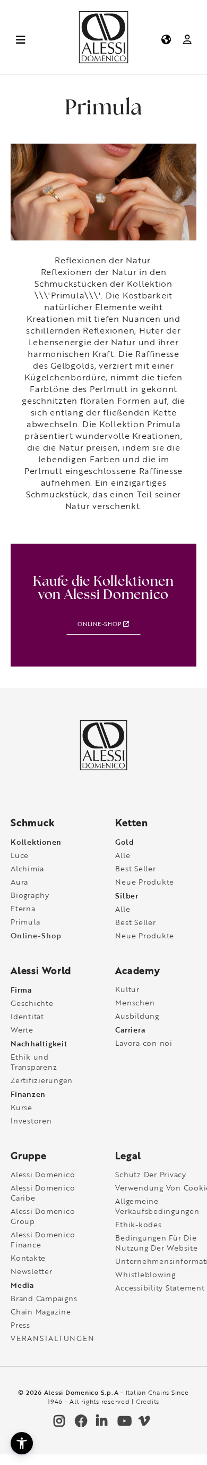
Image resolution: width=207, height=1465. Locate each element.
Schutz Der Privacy (150, 1174)
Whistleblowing (145, 1274)
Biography (30, 895)
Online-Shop (100, 624)
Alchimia (27, 868)
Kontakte (28, 1258)
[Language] (165, 39)
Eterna (23, 908)
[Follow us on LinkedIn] (101, 1423)
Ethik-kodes (138, 1224)
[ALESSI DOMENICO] (103, 60)
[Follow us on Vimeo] (143, 1423)
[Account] (187, 39)
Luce (20, 855)
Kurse (21, 1107)
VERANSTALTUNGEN (52, 1338)
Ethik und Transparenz (34, 1062)
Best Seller (135, 868)
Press (20, 1325)
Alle (122, 855)
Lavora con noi (143, 1043)
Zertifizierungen (42, 1080)
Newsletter (32, 1271)
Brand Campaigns (44, 1298)
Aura (19, 882)
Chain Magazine (41, 1311)
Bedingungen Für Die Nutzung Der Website (156, 1243)
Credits (147, 1401)
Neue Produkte (144, 882)
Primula (25, 922)
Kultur (127, 989)
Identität (27, 1016)
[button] (22, 1443)
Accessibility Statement (159, 1288)
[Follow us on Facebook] (80, 1423)
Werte (22, 1030)
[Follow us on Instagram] (58, 1423)
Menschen (134, 1002)
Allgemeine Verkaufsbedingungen (157, 1206)
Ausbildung (137, 1016)
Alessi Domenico (43, 1174)
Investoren (31, 1121)
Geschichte (32, 1003)
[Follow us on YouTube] (122, 1423)
